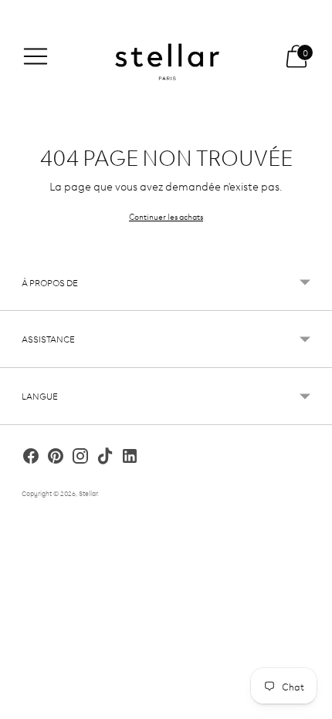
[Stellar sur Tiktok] (105, 458)
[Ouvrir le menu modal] (35, 56)
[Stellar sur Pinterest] (55, 458)
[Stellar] (166, 56)
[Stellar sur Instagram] (80, 458)
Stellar (88, 493)
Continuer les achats (166, 216)
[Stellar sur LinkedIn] (129, 458)
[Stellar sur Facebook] (31, 458)
